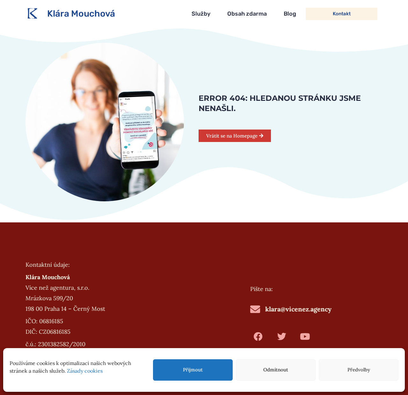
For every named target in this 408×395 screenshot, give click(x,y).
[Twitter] (281, 337)
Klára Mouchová (81, 13)
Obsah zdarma (247, 13)
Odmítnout (275, 370)
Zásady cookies (85, 371)
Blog (290, 13)
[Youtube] (305, 337)
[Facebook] (258, 337)
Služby (201, 13)
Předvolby (358, 370)
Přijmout (193, 370)
